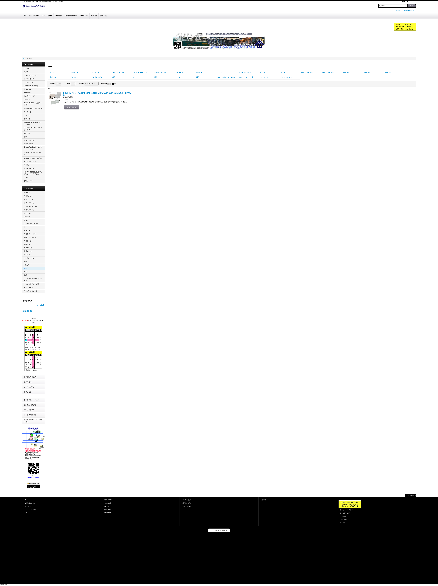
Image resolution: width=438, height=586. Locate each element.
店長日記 (263, 500)
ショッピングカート (30, 509)
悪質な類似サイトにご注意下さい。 (33, 421)
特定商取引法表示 (30, 377)
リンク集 (342, 523)
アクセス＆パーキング (31, 400)
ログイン (397, 10)
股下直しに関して (30, 405)
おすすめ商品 (107, 509)
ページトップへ (412, 495)
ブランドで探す (108, 500)
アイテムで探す (108, 503)
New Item (106, 506)
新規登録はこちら (409, 10)
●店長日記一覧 (27, 311)
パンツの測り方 (29, 410)
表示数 (52, 83)
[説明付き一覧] (114, 84)
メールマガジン (29, 387)
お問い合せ (27, 392)
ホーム (27, 500)
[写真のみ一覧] (109, 84)
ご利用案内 (27, 382)
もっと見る (40, 305)
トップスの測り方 (30, 415)
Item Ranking (107, 512)
